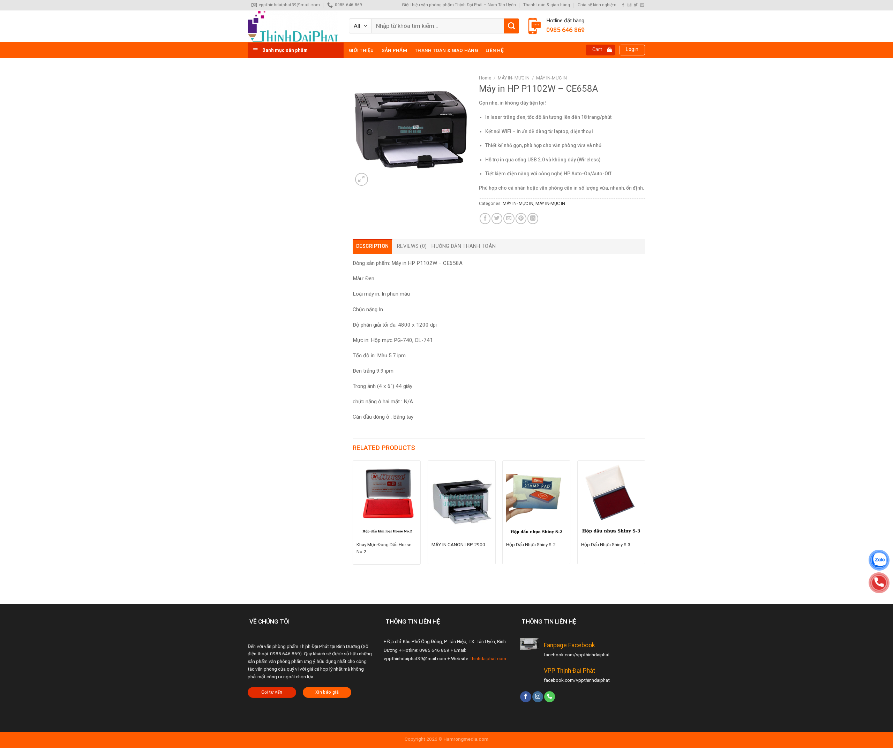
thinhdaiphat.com (488, 658)
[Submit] (511, 25)
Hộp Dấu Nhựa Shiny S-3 (606, 544)
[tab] (372, 246)
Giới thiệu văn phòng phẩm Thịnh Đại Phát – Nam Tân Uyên (459, 4)
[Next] (645, 519)
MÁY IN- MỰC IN (514, 78)
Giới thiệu (361, 50)
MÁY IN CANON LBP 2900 (458, 544)
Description (372, 246)
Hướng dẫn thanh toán (464, 246)
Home (485, 78)
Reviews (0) (412, 246)
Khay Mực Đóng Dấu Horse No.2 (384, 548)
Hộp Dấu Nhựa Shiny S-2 (531, 544)
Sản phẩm (394, 50)
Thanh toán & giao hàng (546, 4)
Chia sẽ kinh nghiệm (597, 4)
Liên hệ (495, 50)
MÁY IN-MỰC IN (551, 78)
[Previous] (353, 519)
